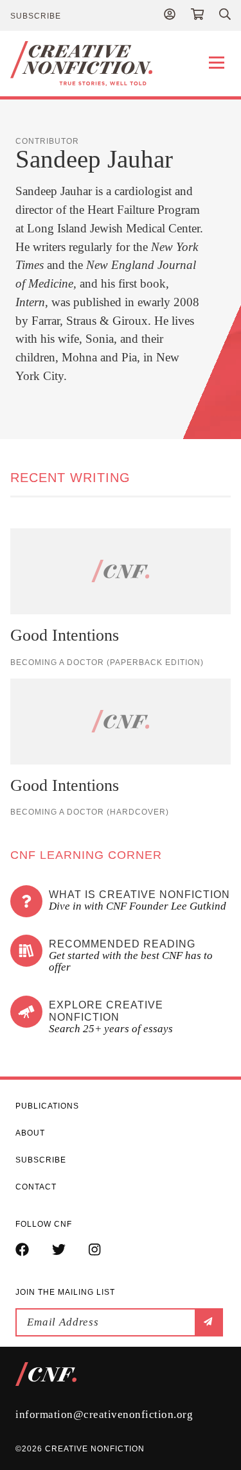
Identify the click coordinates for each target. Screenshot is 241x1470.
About (30, 1132)
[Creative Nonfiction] (120, 63)
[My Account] (169, 15)
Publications (47, 1106)
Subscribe (35, 16)
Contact (36, 1186)
